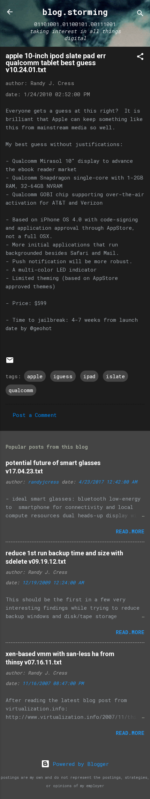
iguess (63, 376)
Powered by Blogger (79, 763)
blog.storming (75, 11)
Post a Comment (35, 414)
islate (115, 376)
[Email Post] (10, 362)
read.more (130, 531)
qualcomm (21, 390)
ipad (89, 376)
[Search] (140, 14)
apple (35, 376)
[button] (140, 57)
